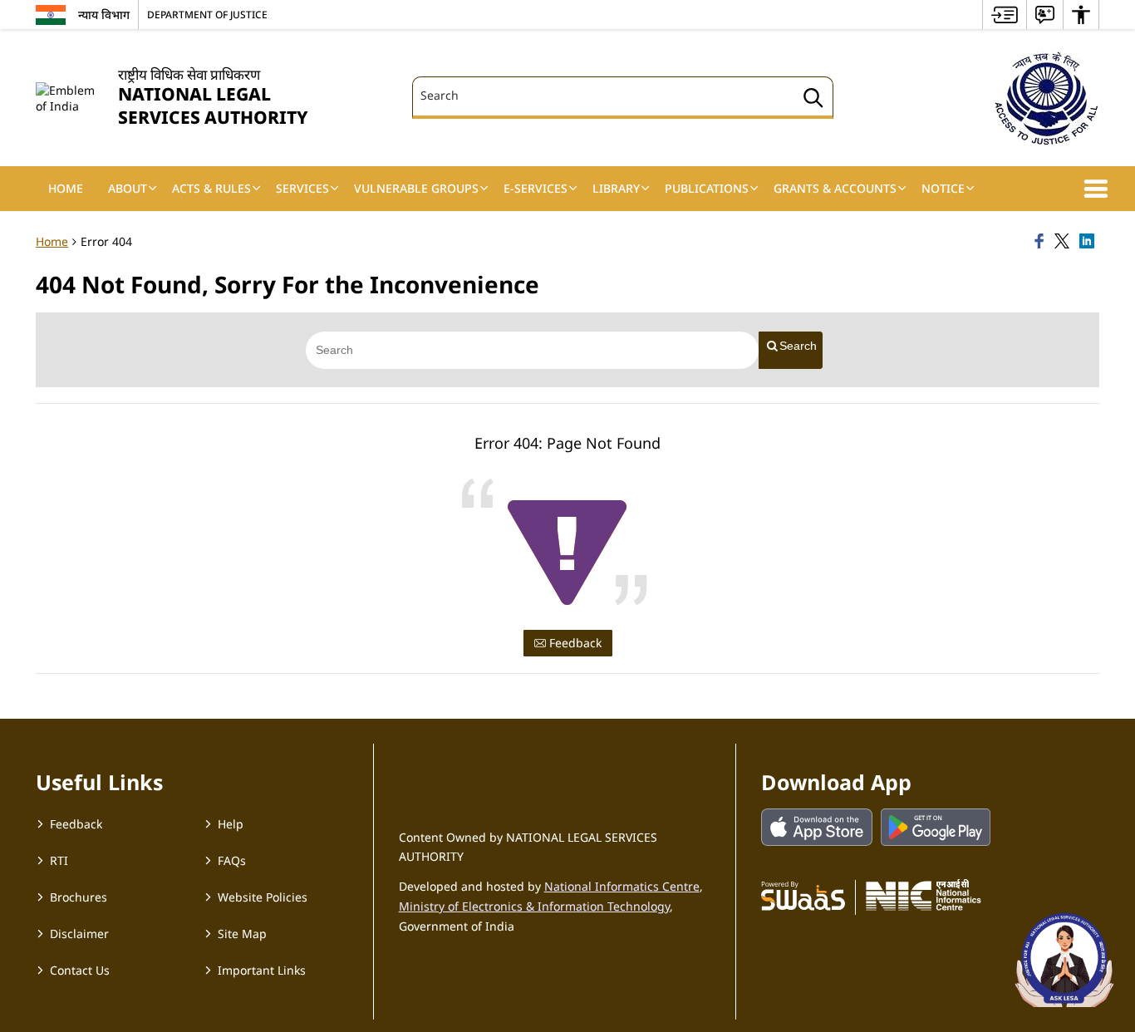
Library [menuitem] (616, 188)
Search (798, 345)
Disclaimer (79, 933)
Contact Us (80, 970)
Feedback (574, 643)
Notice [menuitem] (943, 188)
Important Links (262, 970)
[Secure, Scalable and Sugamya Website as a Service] (803, 895)
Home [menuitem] (65, 188)
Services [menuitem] (302, 188)
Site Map (242, 933)
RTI (59, 860)
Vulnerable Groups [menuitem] (416, 188)
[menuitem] (1004, 14)
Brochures (78, 897)
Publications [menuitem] (707, 188)
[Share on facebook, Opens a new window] (1042, 242)
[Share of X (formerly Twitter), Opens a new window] (1064, 242)
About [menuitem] (127, 188)
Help (230, 824)
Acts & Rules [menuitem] (211, 188)
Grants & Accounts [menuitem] (835, 188)
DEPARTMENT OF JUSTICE (207, 14)
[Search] (813, 100)
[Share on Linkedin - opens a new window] (1089, 242)
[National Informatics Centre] (923, 895)
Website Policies (262, 897)
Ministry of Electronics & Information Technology (534, 906)
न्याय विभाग (104, 14)
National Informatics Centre (622, 886)
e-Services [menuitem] (536, 188)
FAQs (232, 860)
